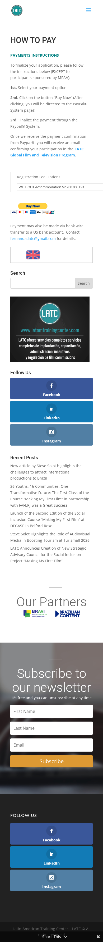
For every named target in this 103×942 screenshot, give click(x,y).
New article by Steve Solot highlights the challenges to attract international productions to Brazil (46, 472)
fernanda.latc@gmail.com (33, 238)
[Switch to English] (33, 255)
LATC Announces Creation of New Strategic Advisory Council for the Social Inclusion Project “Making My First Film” (48, 554)
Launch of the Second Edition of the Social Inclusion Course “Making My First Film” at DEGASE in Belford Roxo (47, 519)
